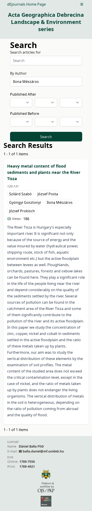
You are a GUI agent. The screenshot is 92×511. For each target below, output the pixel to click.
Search (46, 136)
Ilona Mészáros (60, 202)
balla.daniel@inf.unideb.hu (43, 451)
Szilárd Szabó (20, 193)
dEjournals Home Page (26, 4)
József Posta (48, 193)
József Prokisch (22, 210)
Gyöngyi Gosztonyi (25, 202)
